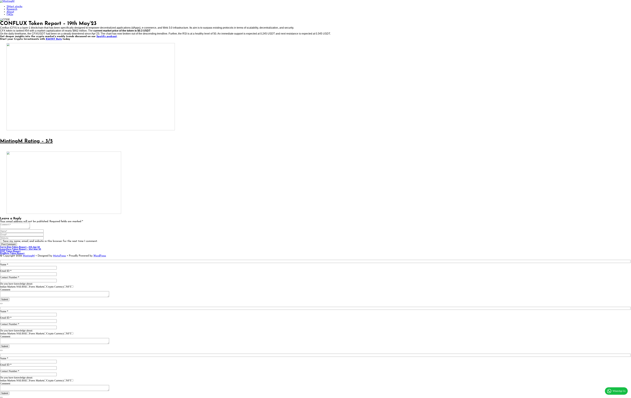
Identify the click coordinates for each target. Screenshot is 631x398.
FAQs (10, 14)
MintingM (29, 256)
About (10, 12)
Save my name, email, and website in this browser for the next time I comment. (50, 241)
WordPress (99, 256)
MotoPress (59, 256)
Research (12, 9)
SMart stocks (14, 6)
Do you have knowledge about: (16, 283)
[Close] (1, 303)
